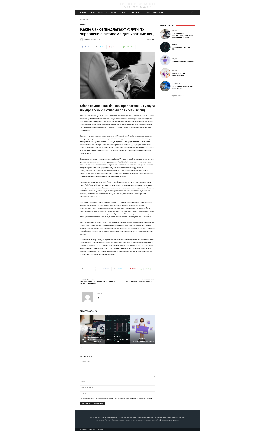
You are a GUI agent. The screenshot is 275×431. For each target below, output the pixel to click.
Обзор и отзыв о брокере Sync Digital (140, 281)
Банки (88, 19)
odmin (87, 39)
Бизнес (92, 335)
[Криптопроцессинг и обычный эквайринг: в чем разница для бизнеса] (92, 329)
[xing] (98, 297)
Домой (82, 19)
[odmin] (82, 39)
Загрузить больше (176, 95)
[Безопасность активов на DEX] (117, 329)
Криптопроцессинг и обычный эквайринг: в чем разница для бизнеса (92, 339)
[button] (192, 12)
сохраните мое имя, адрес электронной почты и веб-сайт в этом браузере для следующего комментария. (118, 398)
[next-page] (85, 347)
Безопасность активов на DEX (117, 340)
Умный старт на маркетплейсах (178, 74)
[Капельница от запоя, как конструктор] (165, 86)
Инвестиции (176, 83)
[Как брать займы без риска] (142, 329)
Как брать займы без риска (143, 341)
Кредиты (142, 338)
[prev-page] (81, 347)
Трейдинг (117, 337)
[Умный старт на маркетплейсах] (165, 73)
